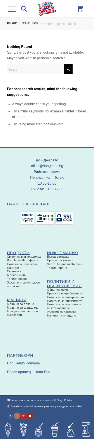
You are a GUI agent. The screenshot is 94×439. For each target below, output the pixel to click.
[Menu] (14, 8)
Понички (13, 267)
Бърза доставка (58, 256)
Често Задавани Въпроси (65, 264)
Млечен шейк (16, 275)
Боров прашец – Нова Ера (28, 372)
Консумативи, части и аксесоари (22, 313)
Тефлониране (57, 267)
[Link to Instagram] (17, 416)
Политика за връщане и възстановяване (64, 306)
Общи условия (57, 289)
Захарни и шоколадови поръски (23, 284)
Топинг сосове (17, 278)
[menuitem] (24, 8)
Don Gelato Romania (23, 363)
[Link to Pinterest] (23, 416)
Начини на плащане (61, 315)
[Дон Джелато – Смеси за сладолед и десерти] (47, 8)
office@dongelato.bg (47, 166)
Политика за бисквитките (64, 301)
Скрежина (14, 271)
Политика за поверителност (67, 297)
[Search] (24, 8)
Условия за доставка (61, 311)
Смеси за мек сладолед (24, 256)
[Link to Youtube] (30, 416)
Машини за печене (20, 304)
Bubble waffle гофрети (22, 260)
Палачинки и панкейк (22, 264)
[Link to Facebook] (10, 416)
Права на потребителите (65, 293)
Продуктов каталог (60, 260)
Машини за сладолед (22, 307)
